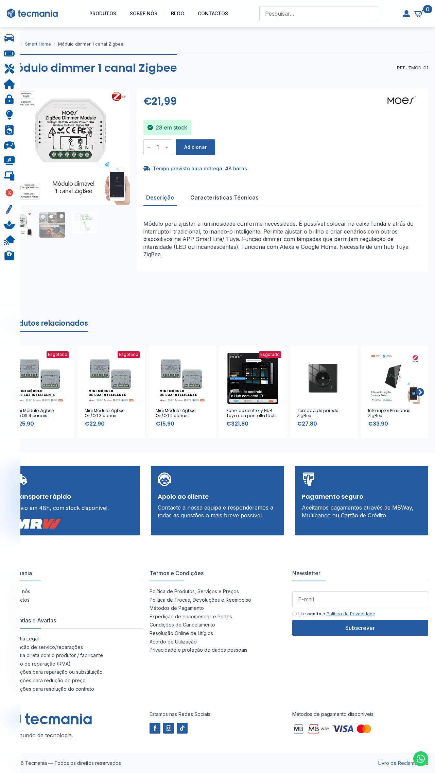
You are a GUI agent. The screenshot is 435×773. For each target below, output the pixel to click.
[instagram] (168, 728)
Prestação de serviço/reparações (45, 647)
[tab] (160, 197)
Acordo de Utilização (173, 642)
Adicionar (195, 147)
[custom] (420, 758)
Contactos (213, 13)
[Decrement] (149, 147)
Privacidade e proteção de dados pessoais (198, 650)
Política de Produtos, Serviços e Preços (194, 591)
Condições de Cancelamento (182, 625)
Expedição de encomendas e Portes (191, 616)
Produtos (102, 13)
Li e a (336, 613)
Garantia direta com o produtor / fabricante (55, 655)
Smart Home (38, 44)
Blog (177, 13)
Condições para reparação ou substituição (55, 672)
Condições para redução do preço (46, 680)
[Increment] (167, 147)
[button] (420, 392)
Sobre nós (143, 13)
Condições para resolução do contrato (50, 689)
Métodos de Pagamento (177, 608)
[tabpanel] (282, 239)
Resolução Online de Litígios (181, 633)
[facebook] (155, 728)
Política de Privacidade (351, 613)
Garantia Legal (23, 638)
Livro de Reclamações (403, 763)
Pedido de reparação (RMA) (39, 664)
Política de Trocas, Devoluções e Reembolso (200, 600)
